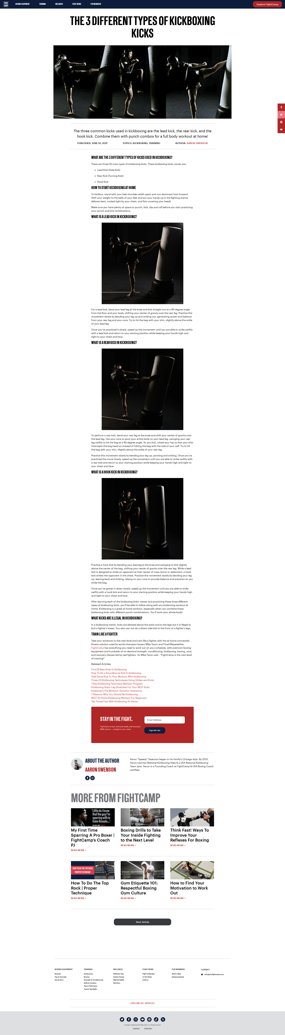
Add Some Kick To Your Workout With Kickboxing (118, 676)
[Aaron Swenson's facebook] (87, 778)
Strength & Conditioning (93, 980)
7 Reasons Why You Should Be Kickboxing (114, 694)
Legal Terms (136, 1028)
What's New (176, 974)
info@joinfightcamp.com (214, 974)
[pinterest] (149, 1019)
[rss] (163, 1019)
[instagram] (135, 1019)
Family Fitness (118, 977)
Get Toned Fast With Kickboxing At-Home (114, 701)
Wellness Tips (118, 974)
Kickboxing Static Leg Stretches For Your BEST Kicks (120, 687)
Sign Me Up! (154, 730)
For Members (96, 4)
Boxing (86, 977)
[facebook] (129, 1019)
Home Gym (59, 980)
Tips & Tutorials (60, 977)
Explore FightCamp (267, 4)
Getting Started (178, 977)
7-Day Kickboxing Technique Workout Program (117, 683)
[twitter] (122, 1019)
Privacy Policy (148, 1028)
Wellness (59, 4)
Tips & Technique (90, 986)
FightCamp (97, 647)
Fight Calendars (148, 974)
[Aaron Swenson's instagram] (92, 778)
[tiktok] (156, 1019)
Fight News (76, 4)
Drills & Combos (90, 983)
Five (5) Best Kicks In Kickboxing (109, 669)
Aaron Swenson (197, 143)
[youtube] (142, 1019)
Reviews (58, 974)
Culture (145, 980)
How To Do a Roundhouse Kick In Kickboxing (116, 672)
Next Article (142, 921)
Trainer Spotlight (90, 989)
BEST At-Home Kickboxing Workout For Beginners (119, 697)
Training (42, 4)
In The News (147, 977)
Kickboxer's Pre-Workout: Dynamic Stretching (116, 690)
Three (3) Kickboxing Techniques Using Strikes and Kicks (122, 680)
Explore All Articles (143, 1003)
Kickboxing (88, 974)
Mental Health (118, 980)
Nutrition (116, 983)
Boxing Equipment (22, 4)
